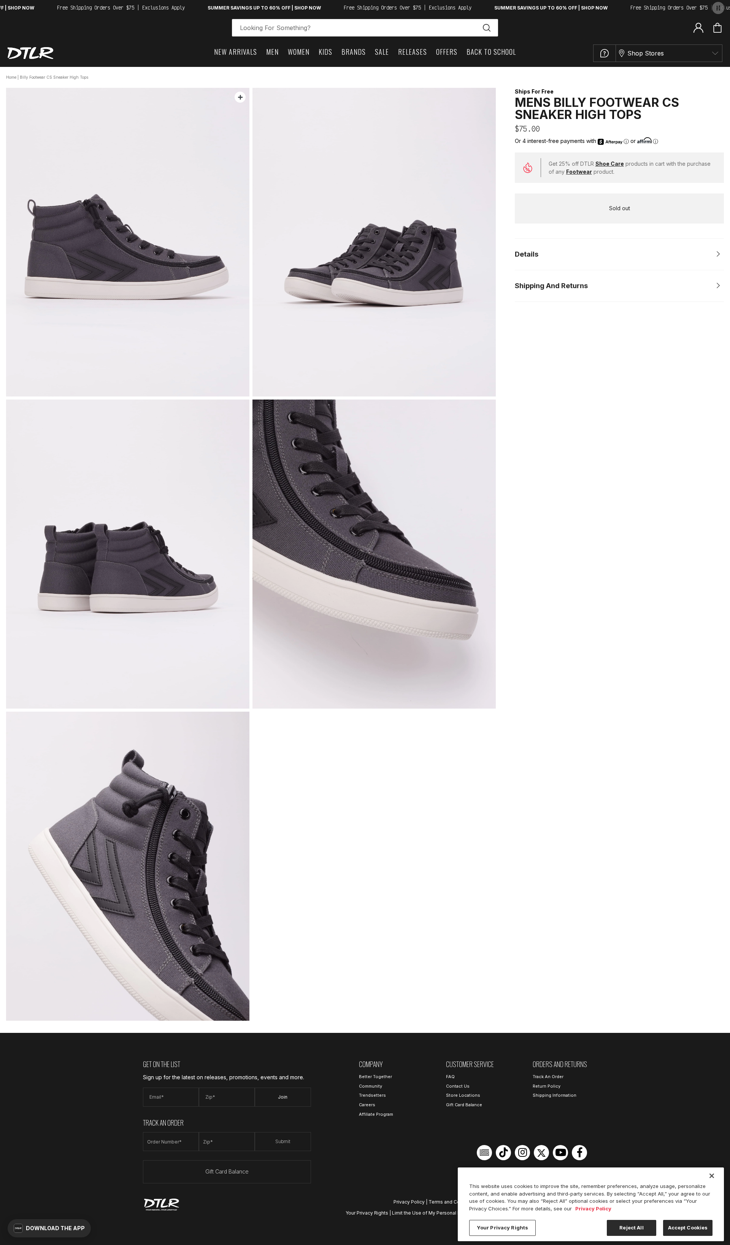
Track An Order (548, 1076)
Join (282, 1097)
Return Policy (546, 1086)
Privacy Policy (409, 1202)
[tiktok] (503, 1152)
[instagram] (522, 1152)
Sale (382, 52)
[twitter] (541, 1152)
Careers (367, 1104)
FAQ (450, 1076)
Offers (446, 52)
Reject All (631, 1227)
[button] (49, 1228)
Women (298, 52)
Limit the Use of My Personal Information (437, 1213)
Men (272, 52)
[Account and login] (698, 27)
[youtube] (560, 1152)
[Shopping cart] (717, 28)
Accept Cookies (688, 1227)
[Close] (711, 1175)
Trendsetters (372, 1095)
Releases (412, 52)
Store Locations (463, 1095)
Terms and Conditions (453, 1202)
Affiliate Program (376, 1114)
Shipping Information (554, 1095)
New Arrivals (235, 52)
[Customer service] (605, 53)
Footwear (579, 171)
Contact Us (458, 1086)
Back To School (491, 52)
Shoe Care (609, 163)
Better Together (375, 1076)
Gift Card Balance (227, 1171)
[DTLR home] (30, 53)
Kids (325, 52)
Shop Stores (645, 53)
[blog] (484, 1152)
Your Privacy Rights (367, 1213)
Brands (353, 52)
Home (11, 77)
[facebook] (579, 1152)
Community (370, 1086)
